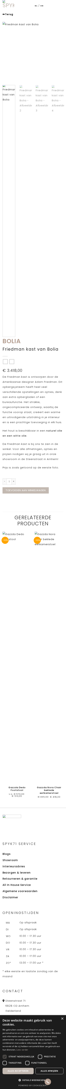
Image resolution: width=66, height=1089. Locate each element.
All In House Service (17, 885)
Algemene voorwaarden (20, 891)
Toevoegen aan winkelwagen (26, 490)
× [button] (62, 1018)
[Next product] (5, 361)
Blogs (7, 854)
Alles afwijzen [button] (49, 1070)
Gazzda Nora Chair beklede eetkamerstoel (49, 790)
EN (41, 6)
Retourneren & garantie (20, 878)
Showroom (10, 860)
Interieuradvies (14, 866)
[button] (59, 6)
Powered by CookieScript (33, 1085)
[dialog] (33, 1052)
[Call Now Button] (48, 1082)
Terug (9, 14)
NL (36, 6)
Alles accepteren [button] (18, 1070)
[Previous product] (11, 361)
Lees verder (22, 1049)
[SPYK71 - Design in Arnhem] (8, 6)
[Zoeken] (53, 6)
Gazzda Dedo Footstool (17, 789)
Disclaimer (10, 897)
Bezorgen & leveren (17, 872)
